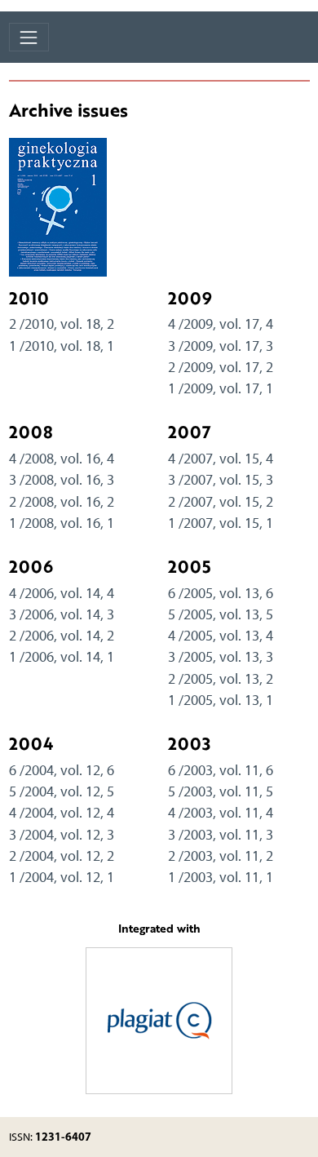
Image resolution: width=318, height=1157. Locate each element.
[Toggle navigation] (29, 37)
